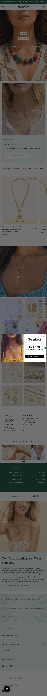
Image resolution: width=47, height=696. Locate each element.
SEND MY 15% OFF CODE (34, 356)
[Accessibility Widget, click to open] (45, 348)
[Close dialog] (44, 335)
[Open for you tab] (7, 689)
